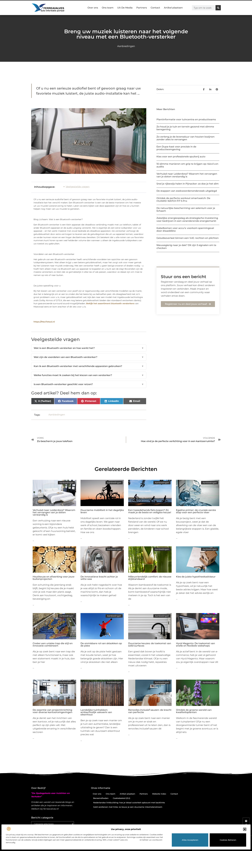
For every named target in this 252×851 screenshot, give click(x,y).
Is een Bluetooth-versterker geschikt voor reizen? (89, 384)
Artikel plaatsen (173, 7)
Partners (141, 7)
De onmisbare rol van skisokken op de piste (101, 644)
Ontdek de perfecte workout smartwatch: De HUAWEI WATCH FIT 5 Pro (183, 199)
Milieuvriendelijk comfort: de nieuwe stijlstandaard (149, 577)
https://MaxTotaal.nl (44, 321)
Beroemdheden (100, 798)
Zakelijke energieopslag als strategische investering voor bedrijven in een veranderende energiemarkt (187, 219)
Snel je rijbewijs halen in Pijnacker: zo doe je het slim (187, 183)
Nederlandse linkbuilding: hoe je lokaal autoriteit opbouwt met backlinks (129, 802)
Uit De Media (125, 7)
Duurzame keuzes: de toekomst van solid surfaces (149, 644)
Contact (155, 7)
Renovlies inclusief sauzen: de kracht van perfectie (150, 711)
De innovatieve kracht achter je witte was (99, 577)
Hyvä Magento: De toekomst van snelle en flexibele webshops (195, 644)
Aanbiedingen (126, 46)
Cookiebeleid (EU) (121, 798)
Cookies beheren (228, 840)
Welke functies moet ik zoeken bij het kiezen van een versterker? (89, 375)
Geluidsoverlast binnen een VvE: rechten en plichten (187, 238)
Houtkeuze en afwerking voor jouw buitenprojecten (53, 577)
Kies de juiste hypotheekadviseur (196, 576)
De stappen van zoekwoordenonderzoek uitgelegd (186, 190)
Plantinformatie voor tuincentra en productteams (186, 119)
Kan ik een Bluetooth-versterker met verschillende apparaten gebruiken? (89, 366)
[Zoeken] (218, 7)
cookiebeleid (133, 840)
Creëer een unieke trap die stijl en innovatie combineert (53, 644)
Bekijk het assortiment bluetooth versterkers (110, 303)
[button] (244, 829)
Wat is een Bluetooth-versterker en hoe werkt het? (89, 348)
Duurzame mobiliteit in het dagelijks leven (102, 511)
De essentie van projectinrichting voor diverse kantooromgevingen (52, 711)
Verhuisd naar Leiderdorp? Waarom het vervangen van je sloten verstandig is (186, 175)
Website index (159, 794)
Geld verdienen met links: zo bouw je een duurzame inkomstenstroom (127, 807)
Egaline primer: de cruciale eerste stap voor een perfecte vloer (196, 511)
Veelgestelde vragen (78, 186)
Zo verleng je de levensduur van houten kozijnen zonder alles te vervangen (185, 138)
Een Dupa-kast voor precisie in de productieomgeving (176, 148)
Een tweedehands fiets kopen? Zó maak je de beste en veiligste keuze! (149, 511)
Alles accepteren (190, 840)
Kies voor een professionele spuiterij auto (180, 156)
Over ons (93, 7)
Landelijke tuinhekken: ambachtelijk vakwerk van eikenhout (96, 712)
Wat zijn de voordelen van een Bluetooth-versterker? (89, 357)
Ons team (107, 7)
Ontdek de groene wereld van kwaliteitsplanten (194, 711)
